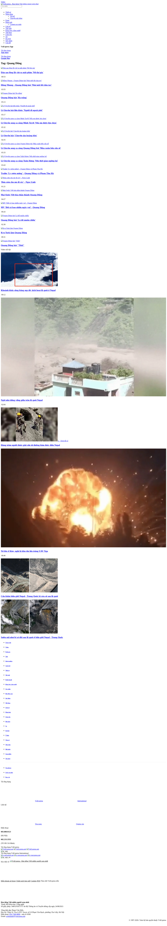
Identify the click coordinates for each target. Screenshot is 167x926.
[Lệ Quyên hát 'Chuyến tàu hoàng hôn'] (15, 131)
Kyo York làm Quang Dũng (14, 232)
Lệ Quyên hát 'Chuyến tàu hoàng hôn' (19, 135)
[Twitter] (111, 881)
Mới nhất (7, 749)
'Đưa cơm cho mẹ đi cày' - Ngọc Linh (18, 182)
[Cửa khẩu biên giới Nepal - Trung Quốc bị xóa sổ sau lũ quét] (29, 592)
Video (3, 2)
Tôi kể (12, 16)
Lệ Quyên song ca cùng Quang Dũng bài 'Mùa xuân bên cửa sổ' (31, 148)
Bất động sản (9, 693)
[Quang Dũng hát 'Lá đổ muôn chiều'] (15, 216)
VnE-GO (7, 665)
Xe (6, 37)
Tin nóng (7, 758)
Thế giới (8, 28)
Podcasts (7, 652)
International (81, 801)
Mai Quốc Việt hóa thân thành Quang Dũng (21, 195)
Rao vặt (7, 777)
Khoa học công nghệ (12, 30)
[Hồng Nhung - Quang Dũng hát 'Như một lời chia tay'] (21, 81)
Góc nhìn (7, 689)
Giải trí (7, 26)
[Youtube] (145, 881)
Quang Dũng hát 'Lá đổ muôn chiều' (18, 220)
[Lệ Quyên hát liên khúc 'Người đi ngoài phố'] (18, 106)
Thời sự (8, 12)
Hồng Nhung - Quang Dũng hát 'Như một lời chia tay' (26, 85)
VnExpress (39, 801)
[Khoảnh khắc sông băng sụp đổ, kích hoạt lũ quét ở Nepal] (29, 286)
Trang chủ (8, 642)
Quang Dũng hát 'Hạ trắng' (14, 97)
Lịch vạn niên (9, 772)
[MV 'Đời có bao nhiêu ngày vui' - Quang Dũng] (19, 203)
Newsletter (8, 768)
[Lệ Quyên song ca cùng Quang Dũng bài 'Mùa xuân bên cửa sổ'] (25, 144)
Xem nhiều (8, 754)
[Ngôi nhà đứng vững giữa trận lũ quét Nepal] (83, 396)
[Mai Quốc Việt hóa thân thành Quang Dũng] (17, 190)
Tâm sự (7, 740)
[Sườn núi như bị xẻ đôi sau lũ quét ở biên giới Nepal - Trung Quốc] (29, 633)
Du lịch (8, 39)
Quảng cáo (80, 824)
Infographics (8, 661)
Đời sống (7, 721)
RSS (38, 881)
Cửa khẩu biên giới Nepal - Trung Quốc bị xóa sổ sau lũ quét (29, 596)
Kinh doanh (8, 679)
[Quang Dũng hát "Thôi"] (10, 241)
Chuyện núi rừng (16, 18)
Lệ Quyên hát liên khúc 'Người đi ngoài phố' (22, 110)
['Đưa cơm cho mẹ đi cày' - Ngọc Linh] (15, 178)
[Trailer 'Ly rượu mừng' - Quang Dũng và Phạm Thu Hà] (22, 169)
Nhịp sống (9, 14)
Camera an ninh (15, 24)
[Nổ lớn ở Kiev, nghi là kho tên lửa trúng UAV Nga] (83, 547)
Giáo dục (8, 35)
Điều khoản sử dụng (8, 881)
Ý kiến (7, 735)
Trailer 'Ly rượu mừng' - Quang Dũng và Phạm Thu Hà (27, 173)
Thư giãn (7, 744)
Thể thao (8, 33)
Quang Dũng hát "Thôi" (12, 245)
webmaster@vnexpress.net (15, 916)
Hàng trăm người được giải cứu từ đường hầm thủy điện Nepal (30, 445)
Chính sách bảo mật (23, 881)
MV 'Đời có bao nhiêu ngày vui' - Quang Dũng (23, 207)
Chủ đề (8, 43)
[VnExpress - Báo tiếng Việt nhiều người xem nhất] (20, 4)
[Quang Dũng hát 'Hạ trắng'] (11, 93)
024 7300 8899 (14, 914)
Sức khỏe (8, 41)
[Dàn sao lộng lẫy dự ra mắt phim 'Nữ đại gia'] (18, 68)
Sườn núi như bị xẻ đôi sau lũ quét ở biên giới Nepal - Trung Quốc (32, 637)
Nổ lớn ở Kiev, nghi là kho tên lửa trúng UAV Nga (24, 551)
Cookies (34, 881)
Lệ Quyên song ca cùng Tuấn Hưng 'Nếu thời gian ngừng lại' (29, 161)
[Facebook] (76, 881)
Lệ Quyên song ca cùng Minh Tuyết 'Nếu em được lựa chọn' (29, 123)
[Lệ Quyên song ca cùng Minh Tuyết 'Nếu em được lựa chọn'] (23, 119)
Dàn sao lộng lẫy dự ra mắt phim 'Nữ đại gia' (22, 72)
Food (7, 20)
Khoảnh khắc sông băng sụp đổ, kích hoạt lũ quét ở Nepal (28, 290)
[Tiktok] (18, 898)
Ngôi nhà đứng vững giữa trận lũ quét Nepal (22, 400)
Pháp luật (8, 22)
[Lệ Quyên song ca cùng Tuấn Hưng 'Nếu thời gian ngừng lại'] (24, 156)
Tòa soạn (38, 824)
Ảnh (6, 656)
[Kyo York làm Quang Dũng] (12, 228)
